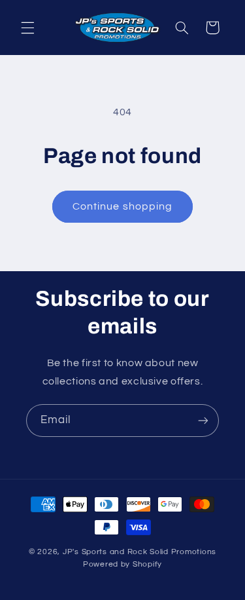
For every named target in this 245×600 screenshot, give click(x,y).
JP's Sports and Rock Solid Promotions (139, 551)
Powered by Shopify (122, 564)
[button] (27, 27)
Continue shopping (122, 206)
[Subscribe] (203, 420)
